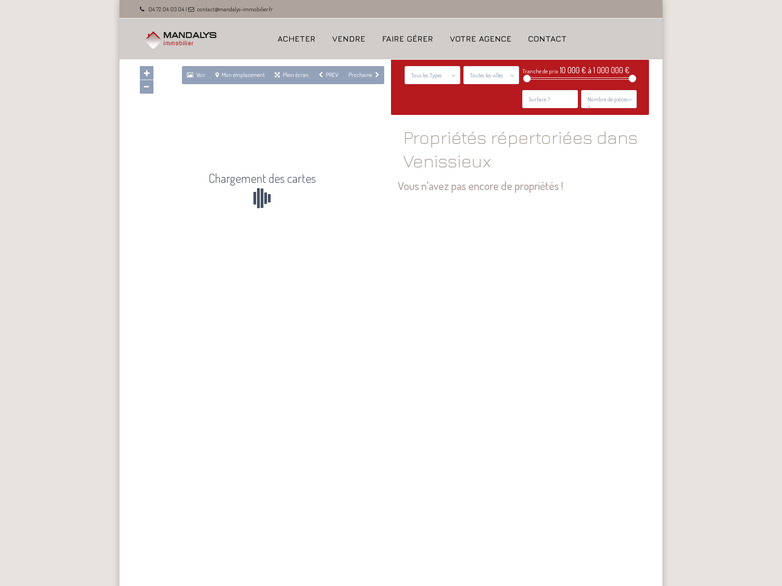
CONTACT (547, 38)
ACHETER (296, 38)
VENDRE (348, 38)
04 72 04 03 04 (166, 9)
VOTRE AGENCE (480, 38)
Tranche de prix (540, 71)
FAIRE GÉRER (407, 38)
